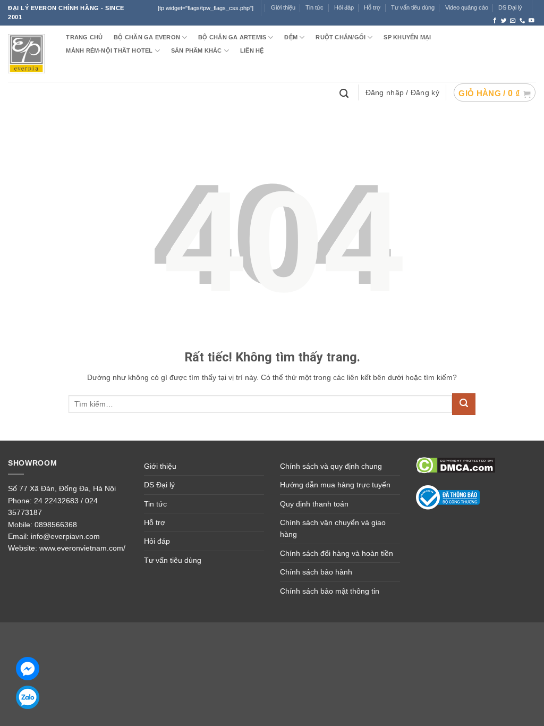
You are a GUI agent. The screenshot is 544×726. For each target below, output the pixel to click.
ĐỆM (291, 37)
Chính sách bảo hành (316, 572)
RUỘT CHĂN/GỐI (341, 37)
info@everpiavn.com (65, 536)
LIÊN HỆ (252, 50)
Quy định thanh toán (314, 504)
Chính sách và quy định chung (331, 466)
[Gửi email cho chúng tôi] (513, 21)
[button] (494, 92)
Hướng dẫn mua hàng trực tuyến (335, 484)
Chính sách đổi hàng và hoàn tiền (336, 553)
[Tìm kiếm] (345, 92)
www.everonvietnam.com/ (82, 548)
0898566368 (56, 524)
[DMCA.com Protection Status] (455, 464)
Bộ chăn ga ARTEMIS (232, 37)
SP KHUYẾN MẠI (407, 37)
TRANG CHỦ (84, 37)
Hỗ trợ (372, 7)
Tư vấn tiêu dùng (413, 7)
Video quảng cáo (466, 7)
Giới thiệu (283, 7)
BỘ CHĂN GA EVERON (147, 37)
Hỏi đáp (157, 541)
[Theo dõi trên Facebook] (495, 21)
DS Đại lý (510, 7)
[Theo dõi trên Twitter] (504, 21)
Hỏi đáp (344, 7)
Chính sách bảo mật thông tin (329, 591)
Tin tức (314, 7)
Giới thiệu (160, 466)
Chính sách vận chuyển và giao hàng (333, 528)
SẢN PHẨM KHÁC (196, 50)
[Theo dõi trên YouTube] (531, 21)
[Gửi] (463, 404)
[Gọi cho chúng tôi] (522, 21)
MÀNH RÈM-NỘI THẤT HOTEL (109, 50)
